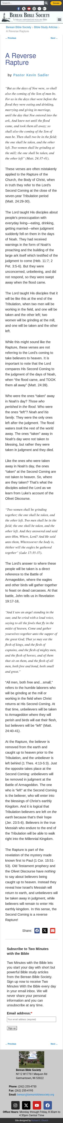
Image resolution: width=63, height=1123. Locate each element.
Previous (10, 38)
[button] (59, 19)
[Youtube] (29, 8)
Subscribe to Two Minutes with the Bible (28, 951)
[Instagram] (34, 8)
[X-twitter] (24, 8)
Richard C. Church (39, 1120)
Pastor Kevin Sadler (31, 75)
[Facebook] (48, 1105)
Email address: (19, 1013)
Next (54, 38)
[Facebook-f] (18, 8)
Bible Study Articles (45, 27)
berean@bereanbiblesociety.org (35, 1094)
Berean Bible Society (18, 27)
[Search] (46, 3)
